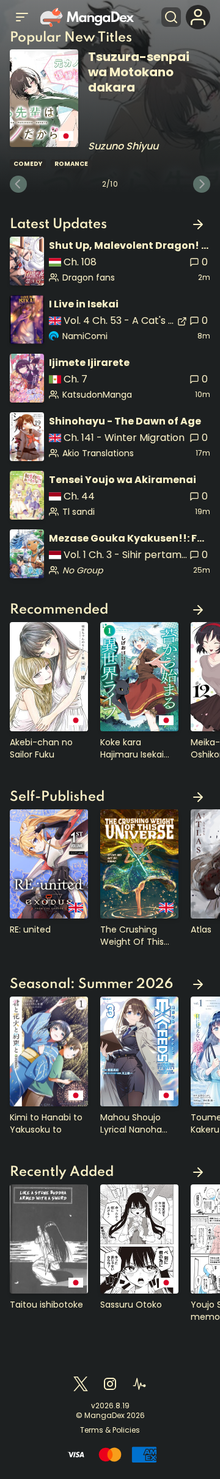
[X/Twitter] (80, 1384)
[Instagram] (110, 1384)
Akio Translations (98, 453)
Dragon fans (88, 277)
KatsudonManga (97, 395)
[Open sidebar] (22, 17)
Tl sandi (78, 512)
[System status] (139, 1384)
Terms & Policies (110, 1430)
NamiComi (85, 336)
